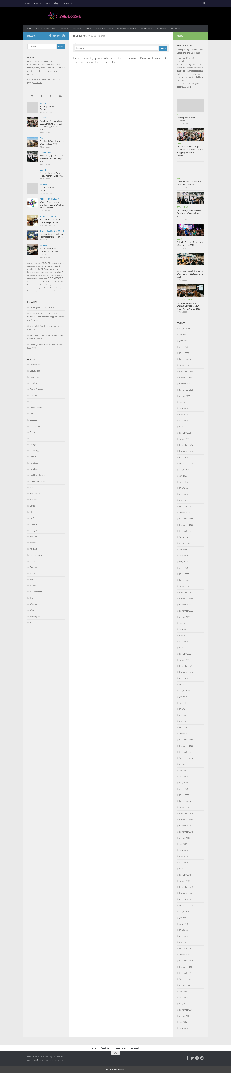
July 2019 (183, 844)
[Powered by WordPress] (37, 1060)
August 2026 (184, 328)
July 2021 (183, 697)
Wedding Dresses (49, 288)
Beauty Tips (35, 371)
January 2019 (184, 881)
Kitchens (43, 103)
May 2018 (183, 930)
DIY (53, 28)
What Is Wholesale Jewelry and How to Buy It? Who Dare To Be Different (52, 205)
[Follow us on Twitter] (54, 35)
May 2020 (183, 783)
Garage (33, 444)
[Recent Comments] (50, 96)
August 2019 (184, 838)
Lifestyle (33, 512)
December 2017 (186, 961)
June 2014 (183, 1028)
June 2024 (183, 482)
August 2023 (184, 543)
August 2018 (184, 911)
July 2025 (183, 402)
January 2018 (184, 954)
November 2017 (186, 967)
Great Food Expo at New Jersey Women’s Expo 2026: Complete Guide (190, 274)
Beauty (37, 263)
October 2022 (185, 605)
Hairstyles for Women (42, 272)
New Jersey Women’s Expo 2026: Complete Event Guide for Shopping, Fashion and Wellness (45, 316)
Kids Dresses (35, 493)
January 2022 (184, 660)
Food (86, 28)
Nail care (60, 275)
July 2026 (183, 334)
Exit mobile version (115, 1069)
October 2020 (185, 752)
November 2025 (186, 377)
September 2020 (186, 758)
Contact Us (67, 3)
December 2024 (186, 445)
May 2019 (183, 856)
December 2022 (186, 592)
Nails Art (33, 549)
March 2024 (184, 500)
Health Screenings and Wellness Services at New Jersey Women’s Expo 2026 (188, 306)
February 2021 (185, 727)
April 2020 (183, 789)
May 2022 (183, 635)
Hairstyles (31, 272)
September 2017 (186, 979)
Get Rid (33, 457)
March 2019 (184, 869)
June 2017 (183, 997)
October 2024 (185, 457)
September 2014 (186, 1010)
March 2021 (184, 721)
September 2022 (186, 611)
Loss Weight (35, 524)
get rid (41, 268)
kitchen (39, 275)
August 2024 (184, 470)
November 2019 (186, 819)
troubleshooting (46, 285)
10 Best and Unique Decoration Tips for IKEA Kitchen (50, 251)
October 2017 (185, 973)
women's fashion (52, 291)
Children (44, 266)
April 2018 (183, 936)
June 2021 (183, 703)
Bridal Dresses (36, 383)
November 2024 (186, 451)
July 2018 (183, 918)
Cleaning (33, 401)
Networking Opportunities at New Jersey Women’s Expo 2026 (52, 159)
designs (56, 266)
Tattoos (33, 585)
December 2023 (186, 519)
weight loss (37, 291)
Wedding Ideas (36, 616)
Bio (53, 263)
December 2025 (186, 371)
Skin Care (34, 579)
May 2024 (183, 488)
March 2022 (184, 648)
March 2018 (184, 942)
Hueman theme (60, 1060)
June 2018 (183, 924)
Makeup (33, 536)
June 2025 (183, 408)
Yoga (32, 622)
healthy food (54, 272)
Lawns (32, 506)
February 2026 (185, 359)
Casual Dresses (36, 389)
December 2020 (186, 740)
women (43, 291)
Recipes (45, 281)
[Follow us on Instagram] (58, 35)
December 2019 (186, 813)
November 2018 (186, 893)
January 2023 (184, 586)
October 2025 (185, 384)
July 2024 (183, 476)
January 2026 (184, 365)
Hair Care (55, 269)
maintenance (46, 275)
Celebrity (43, 170)
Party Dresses (36, 555)
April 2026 (183, 347)
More (189, 87)
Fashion (75, 28)
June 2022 (183, 629)
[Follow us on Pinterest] (63, 35)
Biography (57, 263)
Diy (60, 266)
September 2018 (186, 905)
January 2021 (184, 733)
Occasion (30, 282)
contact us (37, 82)
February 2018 (185, 948)
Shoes (32, 573)
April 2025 (183, 420)
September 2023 (186, 537)
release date (54, 282)
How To (61, 272)
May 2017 (183, 1004)
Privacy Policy (52, 3)
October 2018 (185, 899)
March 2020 (184, 795)
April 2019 (183, 862)
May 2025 (183, 414)
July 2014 (183, 1022)
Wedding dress (38, 288)
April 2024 (183, 494)
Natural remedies (32, 279)
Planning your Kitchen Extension (43, 307)
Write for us (161, 28)
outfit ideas (36, 282)
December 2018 (186, 887)
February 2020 (185, 801)
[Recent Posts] (32, 96)
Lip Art (32, 518)
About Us (38, 3)
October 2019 (185, 826)
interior (29, 275)
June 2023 (183, 555)
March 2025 (184, 427)
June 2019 (183, 850)
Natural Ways (43, 279)
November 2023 (186, 525)
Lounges (60, 231)
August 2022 (184, 617)
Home (27, 3)
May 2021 (183, 709)
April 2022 (183, 641)
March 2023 (184, 574)
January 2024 (184, 512)
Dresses (62, 28)
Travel (42, 138)
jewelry (34, 275)
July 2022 (183, 623)
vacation (54, 285)
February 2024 (185, 506)
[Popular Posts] (41, 96)
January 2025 (184, 439)
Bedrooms (34, 377)
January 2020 (184, 807)
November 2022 (186, 598)
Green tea (48, 269)
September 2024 (186, 463)
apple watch (31, 263)
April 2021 (183, 715)
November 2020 (186, 746)
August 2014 (184, 1016)
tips (35, 285)
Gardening (34, 450)
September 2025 (186, 390)
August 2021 (184, 690)
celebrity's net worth (33, 266)
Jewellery (55, 199)
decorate (50, 266)
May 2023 (183, 562)
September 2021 (186, 684)
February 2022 (185, 654)
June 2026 (183, 341)
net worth (56, 278)
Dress (29, 269)
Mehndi (33, 543)
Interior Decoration (125, 28)
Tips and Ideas (146, 28)
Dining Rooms (36, 407)
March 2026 (184, 353)
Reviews (33, 567)
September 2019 (186, 832)
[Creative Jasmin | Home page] (64, 16)
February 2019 (185, 875)
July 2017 (183, 991)
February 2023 (185, 580)
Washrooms (35, 604)
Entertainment (36, 426)
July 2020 (183, 770)
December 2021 (186, 666)
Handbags (34, 469)
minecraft (54, 275)
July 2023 (183, 549)
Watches (33, 610)
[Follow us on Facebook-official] (50, 35)
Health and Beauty (103, 28)
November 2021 (186, 672)
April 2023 (183, 568)
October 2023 (185, 531)
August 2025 (184, 396)
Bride (62, 263)
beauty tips (45, 263)
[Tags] (60, 96)
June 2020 (183, 776)
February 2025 (185, 433)
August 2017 (184, 985)
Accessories (41, 28)
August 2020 (184, 764)
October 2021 (185, 678)
